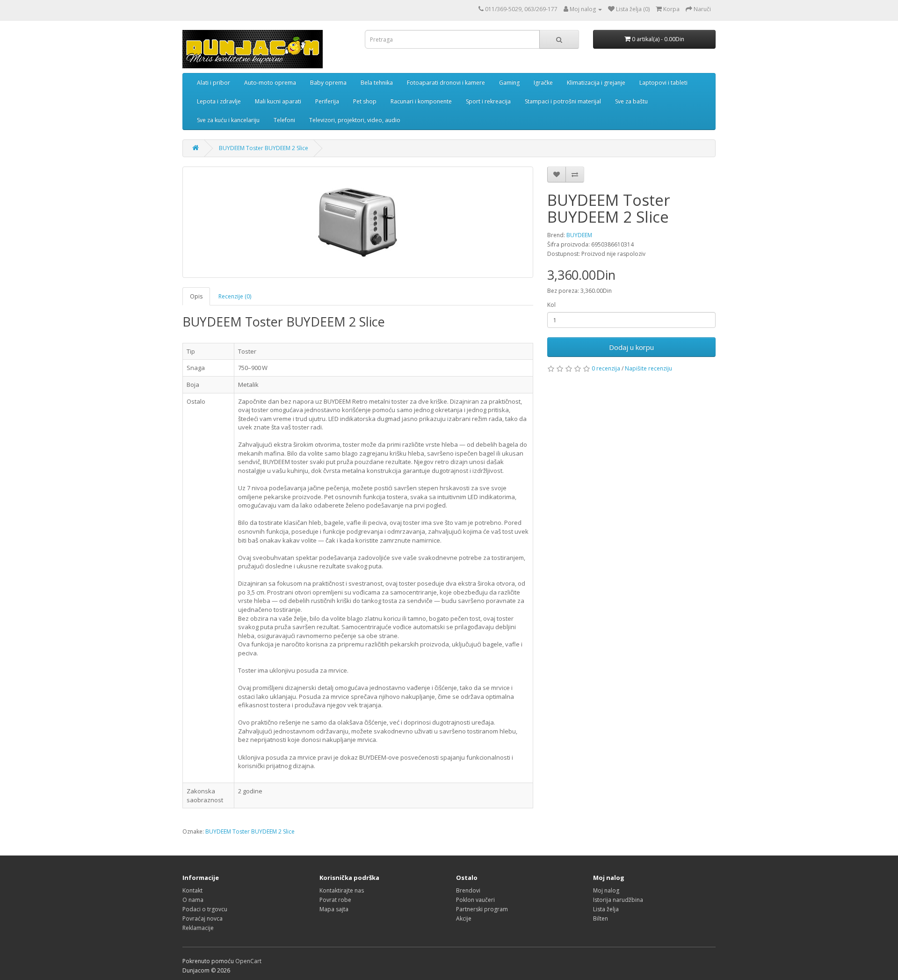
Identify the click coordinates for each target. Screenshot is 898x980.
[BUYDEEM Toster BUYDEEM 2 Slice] (357, 222)
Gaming (509, 83)
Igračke (543, 83)
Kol (551, 305)
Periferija (327, 101)
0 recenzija (606, 368)
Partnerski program (482, 909)
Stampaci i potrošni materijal (563, 101)
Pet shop (365, 101)
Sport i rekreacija (488, 101)
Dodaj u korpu (631, 347)
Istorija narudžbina (618, 900)
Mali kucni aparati (278, 101)
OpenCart (248, 961)
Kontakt (192, 890)
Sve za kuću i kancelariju (228, 120)
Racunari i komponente (421, 101)
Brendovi (468, 890)
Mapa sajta (333, 909)
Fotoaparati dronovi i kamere (446, 83)
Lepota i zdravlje (219, 101)
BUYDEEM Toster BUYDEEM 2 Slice (263, 148)
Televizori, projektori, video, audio (354, 120)
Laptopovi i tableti (663, 83)
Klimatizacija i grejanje (596, 83)
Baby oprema (328, 83)
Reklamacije (198, 928)
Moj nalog (606, 890)
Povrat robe (335, 900)
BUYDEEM (579, 235)
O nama (192, 900)
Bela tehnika (377, 83)
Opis (196, 296)
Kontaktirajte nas (341, 890)
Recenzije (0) (234, 296)
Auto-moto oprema (270, 83)
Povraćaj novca (202, 918)
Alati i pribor (213, 83)
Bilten (600, 918)
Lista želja (606, 909)
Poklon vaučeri (475, 900)
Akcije (463, 918)
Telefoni (284, 120)
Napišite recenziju (648, 368)
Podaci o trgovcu (204, 909)
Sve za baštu (631, 101)
